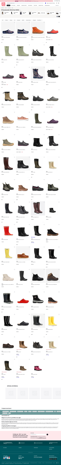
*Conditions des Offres (12, 463)
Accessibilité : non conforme (26, 463)
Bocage (9, 413)
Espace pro (57, 5)
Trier (2, 20)
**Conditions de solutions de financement (18, 463)
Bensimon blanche (5, 413)
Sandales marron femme (13, 411)
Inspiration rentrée (24, 5)
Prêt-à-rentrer (13, 5)
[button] (58, 3)
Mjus (54, 411)
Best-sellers (35, 5)
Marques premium (47, 5)
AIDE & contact (5, 447)
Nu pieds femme (35, 411)
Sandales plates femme (6, 411)
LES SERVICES (20, 447)
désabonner (41, 437)
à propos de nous (36, 447)
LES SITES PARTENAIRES (51, 447)
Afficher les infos (30, 452)
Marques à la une (41, 5)
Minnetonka (29, 411)
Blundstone (25, 411)
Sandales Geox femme (20, 411)
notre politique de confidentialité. (41, 438)
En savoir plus (55, 457)
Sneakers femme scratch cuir (49, 411)
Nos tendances (30, 5)
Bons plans (18, 5)
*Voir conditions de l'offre (33, 436)
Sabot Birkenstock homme (41, 411)
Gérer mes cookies (6, 463)
